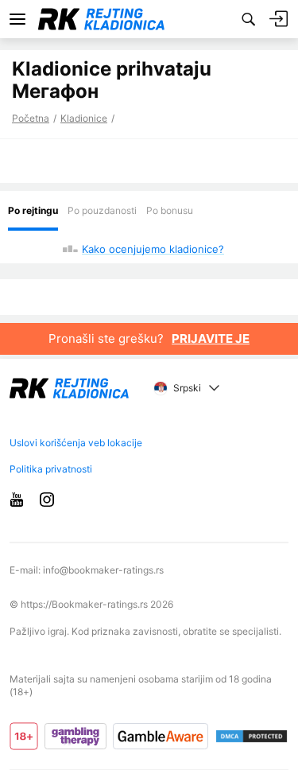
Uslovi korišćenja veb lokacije (76, 443)
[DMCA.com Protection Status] (251, 736)
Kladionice (83, 118)
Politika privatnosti (51, 469)
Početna (30, 118)
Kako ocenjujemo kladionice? (153, 249)
